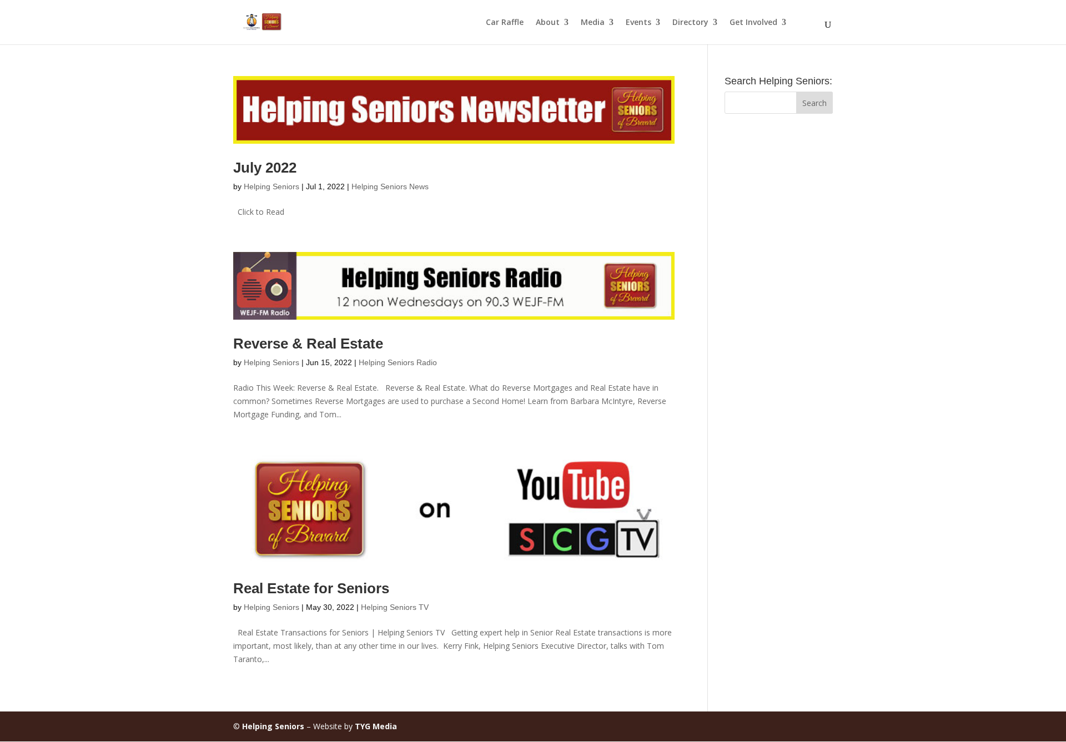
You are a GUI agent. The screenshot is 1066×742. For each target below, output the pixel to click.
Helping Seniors (271, 186)
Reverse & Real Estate (308, 343)
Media (593, 22)
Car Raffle (505, 22)
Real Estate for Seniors (311, 588)
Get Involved (753, 22)
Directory (690, 22)
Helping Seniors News (390, 186)
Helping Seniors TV (395, 607)
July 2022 (264, 167)
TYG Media (376, 726)
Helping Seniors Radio (398, 362)
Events (638, 22)
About (548, 22)
